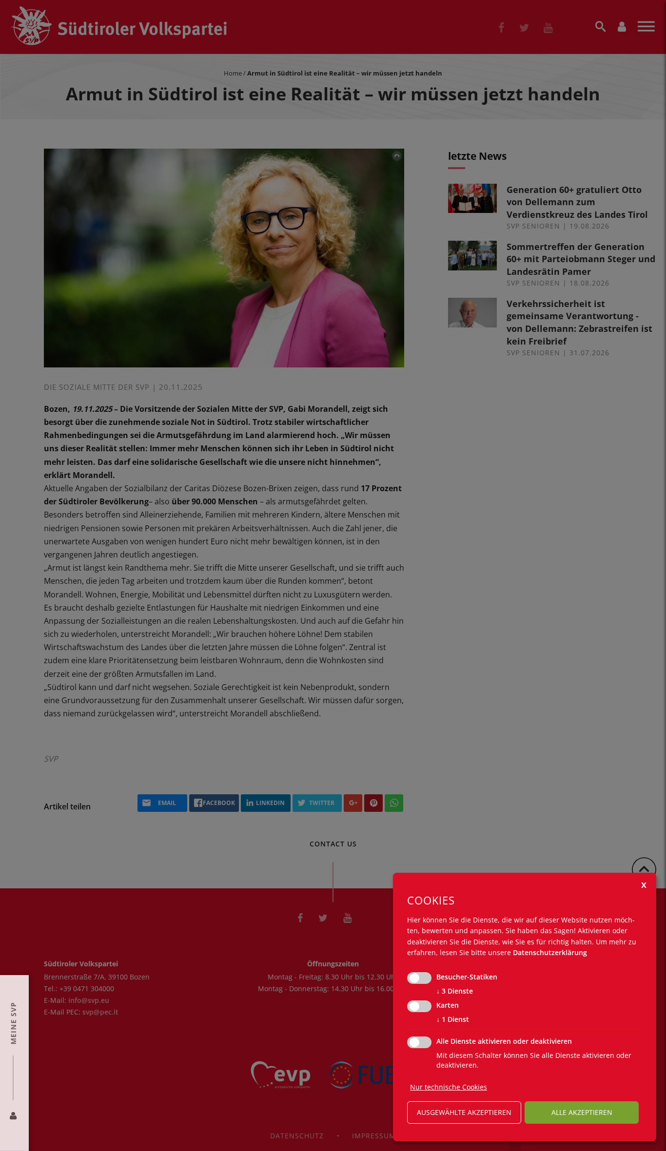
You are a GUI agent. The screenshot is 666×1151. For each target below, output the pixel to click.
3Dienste (454, 991)
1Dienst (452, 1019)
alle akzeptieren (581, 1112)
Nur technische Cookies (448, 1087)
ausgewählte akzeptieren (464, 1112)
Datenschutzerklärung (550, 952)
